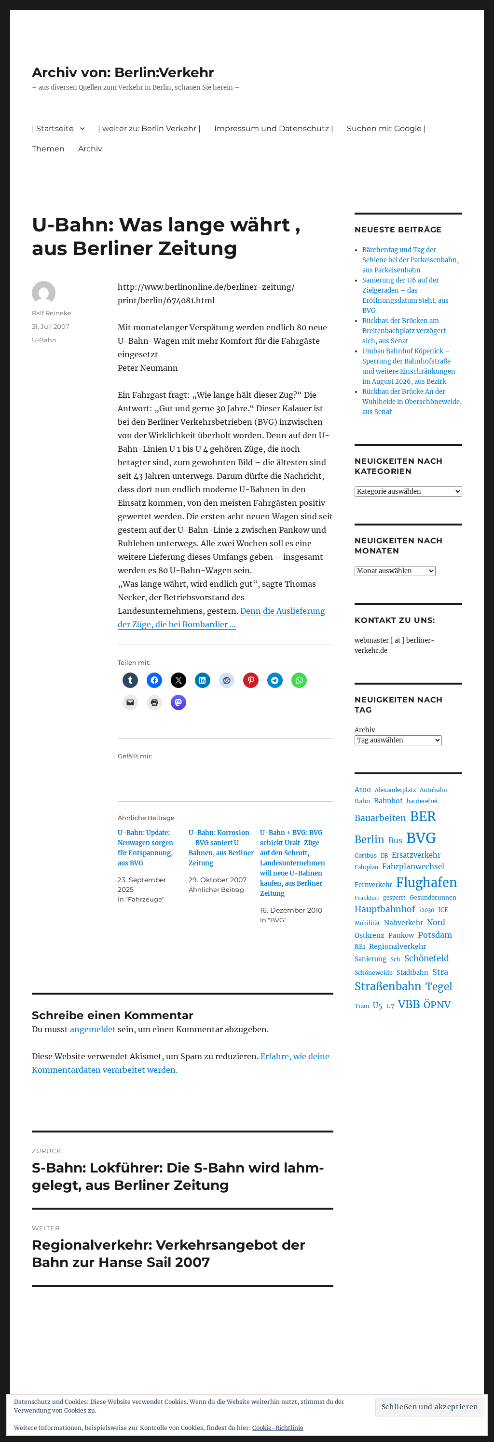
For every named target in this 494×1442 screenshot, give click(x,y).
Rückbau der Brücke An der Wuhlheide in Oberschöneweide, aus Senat (412, 402)
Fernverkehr (373, 885)
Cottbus (366, 855)
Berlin (369, 840)
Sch (395, 959)
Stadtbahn (412, 973)
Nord (436, 922)
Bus (395, 840)
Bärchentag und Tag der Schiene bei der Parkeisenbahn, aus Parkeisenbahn (410, 260)
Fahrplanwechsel (413, 866)
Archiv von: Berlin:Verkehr (123, 72)
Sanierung (370, 959)
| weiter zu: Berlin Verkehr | (149, 128)
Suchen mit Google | (386, 128)
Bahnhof (388, 800)
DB (384, 855)
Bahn (362, 801)
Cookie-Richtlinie (277, 1427)
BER (423, 816)
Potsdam (435, 935)
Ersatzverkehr (416, 855)
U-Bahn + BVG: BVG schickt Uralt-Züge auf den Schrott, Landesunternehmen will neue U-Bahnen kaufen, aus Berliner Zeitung (292, 863)
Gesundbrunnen (433, 897)
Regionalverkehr (397, 946)
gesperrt (394, 897)
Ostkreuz (369, 935)
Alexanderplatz (395, 790)
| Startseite (53, 128)
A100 (363, 789)
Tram (362, 1006)
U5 (378, 1005)
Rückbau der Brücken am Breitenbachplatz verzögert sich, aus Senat (404, 331)
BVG (421, 838)
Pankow (401, 935)
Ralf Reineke (51, 313)
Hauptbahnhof (385, 909)
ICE (443, 910)
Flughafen (426, 882)
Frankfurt (367, 898)
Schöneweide (374, 972)
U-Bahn (44, 340)
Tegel (439, 987)
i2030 (426, 910)
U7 (390, 1006)
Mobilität (367, 923)
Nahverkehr (403, 922)
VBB (409, 1004)
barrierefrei (422, 801)
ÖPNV (437, 1005)
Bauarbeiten (380, 818)
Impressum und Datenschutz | (273, 128)
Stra (440, 972)
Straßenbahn (388, 986)
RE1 (360, 946)
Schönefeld (426, 958)
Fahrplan (366, 867)
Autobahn (434, 790)
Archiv (365, 730)
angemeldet (93, 1029)
